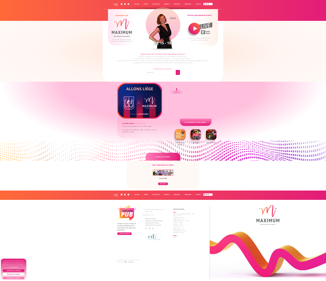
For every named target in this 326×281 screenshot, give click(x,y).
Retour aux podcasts (163, 157)
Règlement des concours (153, 225)
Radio (146, 4)
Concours (187, 4)
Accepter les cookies (14, 270)
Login (207, 4)
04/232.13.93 (149, 215)
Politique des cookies (152, 223)
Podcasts (177, 4)
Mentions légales (150, 218)
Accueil (137, 4)
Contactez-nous (124, 233)
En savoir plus (13, 267)
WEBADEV (131, 262)
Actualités (156, 4)
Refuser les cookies (13, 274)
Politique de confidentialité (154, 220)
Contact (198, 4)
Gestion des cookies (13, 278)
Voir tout (163, 184)
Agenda (166, 4)
